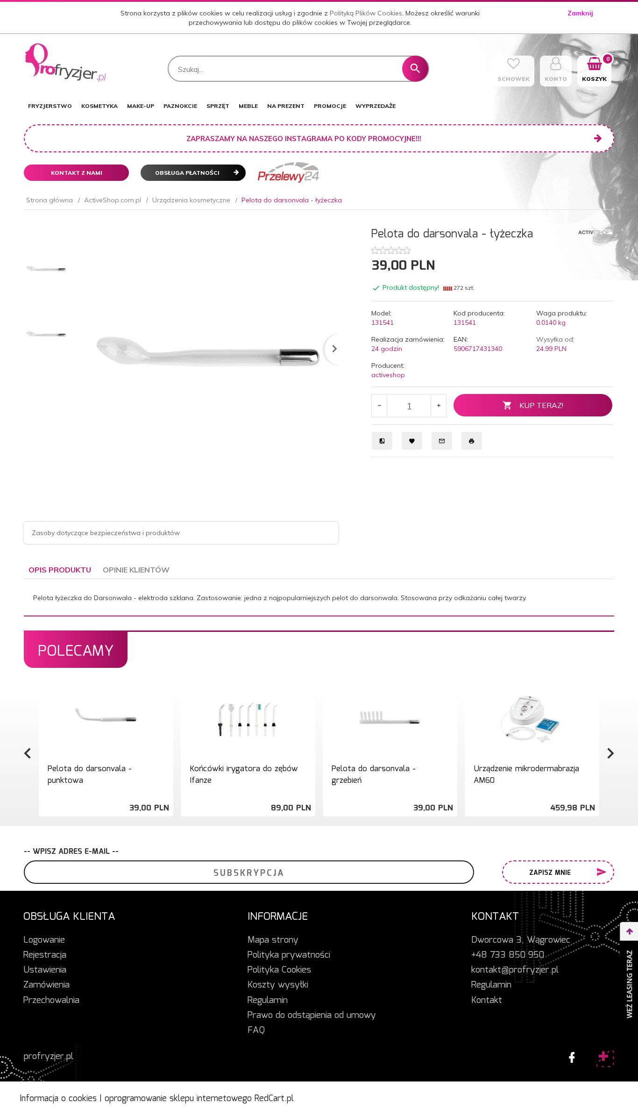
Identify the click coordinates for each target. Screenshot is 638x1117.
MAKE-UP (140, 105)
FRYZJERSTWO (50, 105)
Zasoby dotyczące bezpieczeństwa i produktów (106, 533)
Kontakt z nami (76, 172)
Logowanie (44, 940)
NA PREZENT (286, 105)
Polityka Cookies (279, 970)
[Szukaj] (415, 69)
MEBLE (248, 105)
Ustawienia (44, 970)
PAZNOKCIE (180, 105)
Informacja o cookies (58, 1098)
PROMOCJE (330, 105)
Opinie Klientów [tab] (136, 569)
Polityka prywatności (289, 955)
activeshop (388, 375)
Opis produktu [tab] (59, 569)
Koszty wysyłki (278, 985)
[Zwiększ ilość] (438, 405)
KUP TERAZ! (541, 405)
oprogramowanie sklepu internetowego (178, 1098)
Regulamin (268, 1001)
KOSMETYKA (99, 105)
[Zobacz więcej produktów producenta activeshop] (595, 231)
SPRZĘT (217, 105)
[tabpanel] (319, 597)
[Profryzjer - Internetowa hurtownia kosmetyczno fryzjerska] (65, 62)
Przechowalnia (51, 1001)
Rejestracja (44, 955)
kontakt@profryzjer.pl (515, 970)
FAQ (256, 1031)
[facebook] (569, 1055)
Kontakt (486, 1001)
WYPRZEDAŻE (375, 105)
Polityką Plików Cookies (366, 13)
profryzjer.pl (48, 1057)
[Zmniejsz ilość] (379, 405)
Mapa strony (273, 940)
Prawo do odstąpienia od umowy (312, 1016)
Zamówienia (46, 985)
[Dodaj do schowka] (164, 696)
